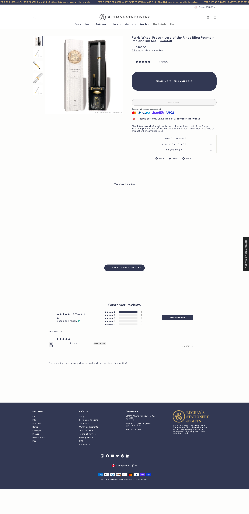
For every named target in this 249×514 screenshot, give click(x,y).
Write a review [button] (177, 317)
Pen (77, 24)
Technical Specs (174, 144)
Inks (87, 24)
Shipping (136, 50)
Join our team (86, 430)
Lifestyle (129, 24)
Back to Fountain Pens (126, 268)
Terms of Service (87, 434)
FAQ (81, 441)
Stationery (101, 24)
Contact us (174, 150)
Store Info (84, 423)
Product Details (174, 138)
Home (116, 24)
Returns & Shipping (88, 420)
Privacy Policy (86, 437)
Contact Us (84, 444)
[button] (143, 61)
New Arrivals (159, 24)
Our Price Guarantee (89, 427)
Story (82, 416)
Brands (143, 24)
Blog (172, 24)
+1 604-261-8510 (134, 429)
